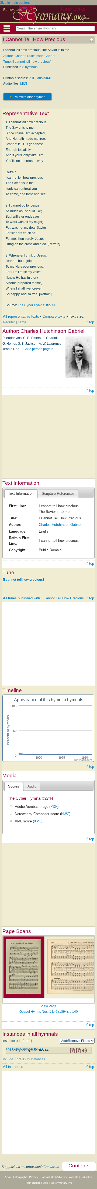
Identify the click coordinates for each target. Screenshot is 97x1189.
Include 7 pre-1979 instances (23, 1059)
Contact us (51, 1167)
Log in (67, 17)
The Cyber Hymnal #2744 (37, 305)
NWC (65, 814)
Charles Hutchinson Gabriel (60, 525)
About (8, 1176)
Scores (13, 786)
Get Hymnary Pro (61, 1182)
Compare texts (54, 316)
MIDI (23, 83)
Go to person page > (38, 349)
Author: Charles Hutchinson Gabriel (29, 56)
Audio (31, 786)
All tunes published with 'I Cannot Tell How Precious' (43, 598)
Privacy (33, 1176)
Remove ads (12, 10)
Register (84, 17)
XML (37, 821)
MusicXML (44, 78)
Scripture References (58, 493)
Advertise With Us (67, 1176)
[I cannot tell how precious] (23, 579)
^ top (90, 322)
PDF (32, 78)
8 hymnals (29, 67)
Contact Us (47, 1176)
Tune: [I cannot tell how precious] (27, 62)
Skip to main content (15, 3)
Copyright (21, 1176)
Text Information (20, 493)
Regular (9, 322)
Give (45, 1182)
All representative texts (21, 316)
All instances (13, 1067)
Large (22, 322)
